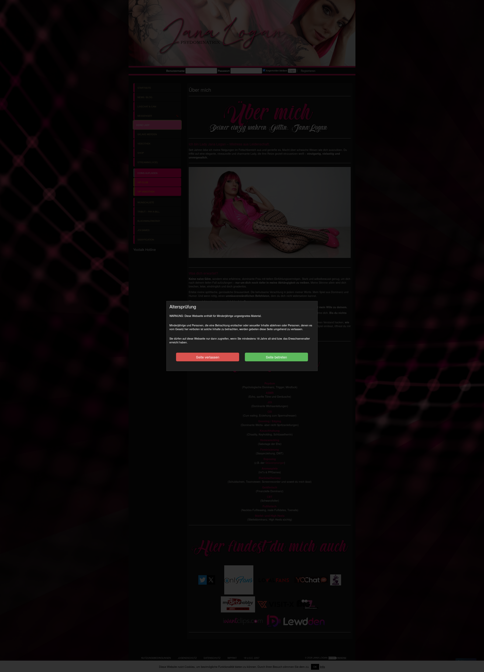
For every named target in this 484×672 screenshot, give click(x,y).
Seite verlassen (207, 357)
